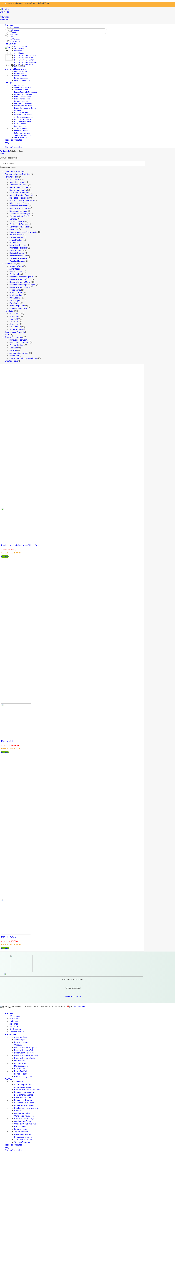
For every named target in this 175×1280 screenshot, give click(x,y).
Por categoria (11, 176)
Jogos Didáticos (20, 128)
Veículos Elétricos (21, 137)
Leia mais (5, 556)
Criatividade (19, 53)
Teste (7, 334)
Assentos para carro (22, 87)
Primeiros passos (21, 78)
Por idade (9, 25)
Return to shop (11, 69)
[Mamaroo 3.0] (16, 738)
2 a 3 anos (14, 34)
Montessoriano (20, 71)
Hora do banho (20, 124)
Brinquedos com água (19, 340)
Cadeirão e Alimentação (23, 117)
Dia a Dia (13, 350)
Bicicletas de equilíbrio (23, 105)
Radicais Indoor (16, 250)
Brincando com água (18, 203)
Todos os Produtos (13, 140)
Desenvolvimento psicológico (26, 62)
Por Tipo (8, 83)
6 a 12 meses (15, 39)
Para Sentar (15, 303)
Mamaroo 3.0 (7, 741)
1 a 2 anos (13, 32)
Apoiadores (19, 85)
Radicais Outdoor (17, 253)
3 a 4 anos (14, 37)
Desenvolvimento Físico (23, 57)
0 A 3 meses (14, 28)
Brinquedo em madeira (23, 94)
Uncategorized (11, 361)
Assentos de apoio (22, 90)
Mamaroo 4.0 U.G (8, 936)
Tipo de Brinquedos (13, 337)
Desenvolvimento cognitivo (25, 55)
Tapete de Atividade (22, 135)
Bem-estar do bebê (22, 99)
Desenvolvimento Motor (24, 60)
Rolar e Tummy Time (22, 80)
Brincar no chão (20, 51)
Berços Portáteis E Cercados (25, 92)
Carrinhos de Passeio (22, 119)
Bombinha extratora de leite (25, 108)
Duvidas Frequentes (72, 996)
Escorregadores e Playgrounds (23, 232)
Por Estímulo (10, 44)
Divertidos (14, 229)
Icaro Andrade (79, 1006)
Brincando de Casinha (19, 205)
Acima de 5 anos (16, 41)
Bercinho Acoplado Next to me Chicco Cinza (20, 545)
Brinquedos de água (22, 101)
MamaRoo (14, 242)
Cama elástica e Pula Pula (24, 121)
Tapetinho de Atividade (15, 332)
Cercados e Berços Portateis (17, 174)
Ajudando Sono (20, 46)
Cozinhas (14, 347)
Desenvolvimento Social (23, 64)
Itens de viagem (20, 126)
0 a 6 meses (14, 30)
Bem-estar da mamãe (22, 96)
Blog (7, 143)
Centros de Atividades (23, 115)
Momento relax (20, 69)
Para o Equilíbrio (20, 76)
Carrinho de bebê (21, 112)
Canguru (17, 110)
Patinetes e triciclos (22, 133)
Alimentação (19, 48)
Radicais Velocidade (18, 255)
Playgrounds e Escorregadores (23, 358)
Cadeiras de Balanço (14, 171)
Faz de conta (19, 67)
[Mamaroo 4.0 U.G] (16, 934)
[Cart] (7, 48)
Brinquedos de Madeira (20, 342)
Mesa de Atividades (22, 130)
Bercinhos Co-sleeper (23, 103)
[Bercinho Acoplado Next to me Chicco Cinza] (16, 542)
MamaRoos (14, 355)
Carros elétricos (17, 345)
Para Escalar (19, 73)
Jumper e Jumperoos (19, 353)
